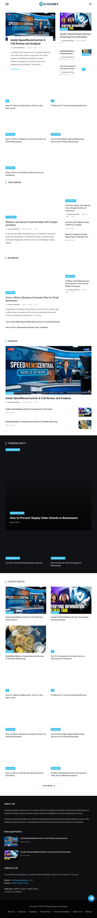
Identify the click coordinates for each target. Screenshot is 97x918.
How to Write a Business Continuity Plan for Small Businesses (26, 140)
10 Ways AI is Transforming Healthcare (69, 105)
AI (83, 69)
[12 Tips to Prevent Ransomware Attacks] (26, 548)
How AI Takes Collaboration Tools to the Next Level (24, 106)
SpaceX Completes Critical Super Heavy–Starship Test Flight (76, 235)
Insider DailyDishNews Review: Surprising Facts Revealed (75, 35)
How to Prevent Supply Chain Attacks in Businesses (44, 518)
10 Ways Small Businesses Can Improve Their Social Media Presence (77, 283)
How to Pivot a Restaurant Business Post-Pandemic (25, 173)
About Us (11, 912)
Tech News (11, 217)
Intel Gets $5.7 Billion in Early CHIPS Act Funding (77, 223)
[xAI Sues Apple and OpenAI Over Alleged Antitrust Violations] (78, 194)
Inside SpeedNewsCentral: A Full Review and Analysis (28, 42)
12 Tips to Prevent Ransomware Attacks (24, 563)
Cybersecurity (13, 449)
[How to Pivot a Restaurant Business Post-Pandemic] (26, 157)
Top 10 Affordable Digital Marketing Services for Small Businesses (67, 140)
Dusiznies (64, 906)
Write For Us (78, 912)
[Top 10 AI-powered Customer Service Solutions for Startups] (86, 67)
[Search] (90, 4)
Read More (15, 69)
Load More (47, 786)
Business (10, 134)
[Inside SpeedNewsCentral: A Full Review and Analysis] (30, 27)
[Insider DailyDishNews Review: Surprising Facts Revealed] (75, 22)
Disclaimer (33, 912)
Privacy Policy (45, 912)
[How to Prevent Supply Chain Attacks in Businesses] (48, 489)
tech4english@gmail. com (21, 880)
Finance (64, 29)
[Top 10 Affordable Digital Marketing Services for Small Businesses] (71, 124)
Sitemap (89, 912)
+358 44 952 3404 (20, 883)
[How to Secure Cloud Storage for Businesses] (71, 548)
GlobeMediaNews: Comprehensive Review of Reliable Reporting (67, 52)
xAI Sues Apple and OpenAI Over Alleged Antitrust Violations (77, 208)
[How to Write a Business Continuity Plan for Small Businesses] (26, 124)
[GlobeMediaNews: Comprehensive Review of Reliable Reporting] (86, 52)
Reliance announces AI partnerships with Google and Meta (31, 223)
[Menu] (7, 4)
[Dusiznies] (48, 4)
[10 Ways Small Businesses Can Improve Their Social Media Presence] (78, 270)
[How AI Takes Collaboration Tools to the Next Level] (26, 90)
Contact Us (22, 912)
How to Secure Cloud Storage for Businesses (66, 564)
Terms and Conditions (62, 912)
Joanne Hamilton (19, 48)
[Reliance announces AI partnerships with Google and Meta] (33, 203)
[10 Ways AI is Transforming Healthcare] (71, 90)
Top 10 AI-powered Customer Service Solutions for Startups (69, 67)
